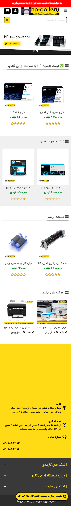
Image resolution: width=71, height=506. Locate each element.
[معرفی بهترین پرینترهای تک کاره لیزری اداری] (52, 312)
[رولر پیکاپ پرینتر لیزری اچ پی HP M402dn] (18, 242)
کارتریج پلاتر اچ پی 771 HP (53, 188)
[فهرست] (65, 11)
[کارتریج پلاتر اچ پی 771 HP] (53, 166)
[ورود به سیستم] (15, 11)
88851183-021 (26, 496)
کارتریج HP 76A (18, 112)
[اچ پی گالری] (40, 11)
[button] (37, 51)
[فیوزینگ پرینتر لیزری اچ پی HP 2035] (53, 242)
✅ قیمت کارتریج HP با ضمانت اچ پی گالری (36, 66)
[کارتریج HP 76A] (18, 91)
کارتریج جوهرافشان (52, 141)
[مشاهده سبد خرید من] (7, 11)
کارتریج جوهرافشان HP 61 (18, 188)
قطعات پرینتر (56, 217)
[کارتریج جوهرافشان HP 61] (18, 166)
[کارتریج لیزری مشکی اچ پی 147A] (53, 91)
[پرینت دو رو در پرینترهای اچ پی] (19, 312)
